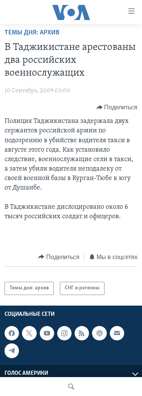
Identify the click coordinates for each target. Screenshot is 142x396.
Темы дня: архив (32, 33)
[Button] (117, 107)
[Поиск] (71, 386)
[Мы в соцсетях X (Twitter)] (29, 333)
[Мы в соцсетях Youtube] (47, 333)
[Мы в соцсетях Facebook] (12, 333)
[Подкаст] (99, 333)
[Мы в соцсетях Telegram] (12, 350)
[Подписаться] (117, 333)
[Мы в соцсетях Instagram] (64, 333)
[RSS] (82, 333)
